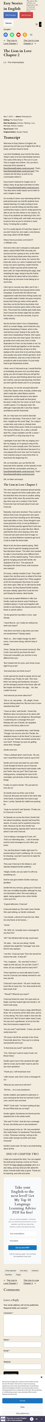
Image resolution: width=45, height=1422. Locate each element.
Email (7, 1351)
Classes (8, 23)
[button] (41, 1377)
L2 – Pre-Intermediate (14, 62)
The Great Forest (16, 120)
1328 (16, 129)
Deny (23, 1407)
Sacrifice (8, 1275)
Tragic (18, 1275)
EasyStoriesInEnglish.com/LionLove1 (23, 188)
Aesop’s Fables (22, 132)
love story (23, 1271)
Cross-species (10, 1271)
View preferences (22, 1413)
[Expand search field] (41, 24)
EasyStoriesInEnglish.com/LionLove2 (19, 168)
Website (7, 1362)
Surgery (20, 126)
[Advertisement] (22, 89)
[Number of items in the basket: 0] (36, 24)
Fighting (27, 123)
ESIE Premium (10, 15)
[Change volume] (37, 1419)
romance (35, 1271)
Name (7, 1340)
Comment (8, 1313)
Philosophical (26, 116)
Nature (13, 126)
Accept (22, 1401)
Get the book (26, 15)
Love (33, 123)
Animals (20, 123)
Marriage (7, 126)
